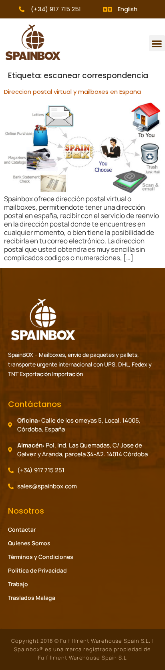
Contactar (22, 529)
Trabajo (18, 584)
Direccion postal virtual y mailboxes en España (72, 91)
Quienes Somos (29, 543)
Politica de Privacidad (37, 570)
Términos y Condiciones (40, 557)
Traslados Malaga (31, 597)
